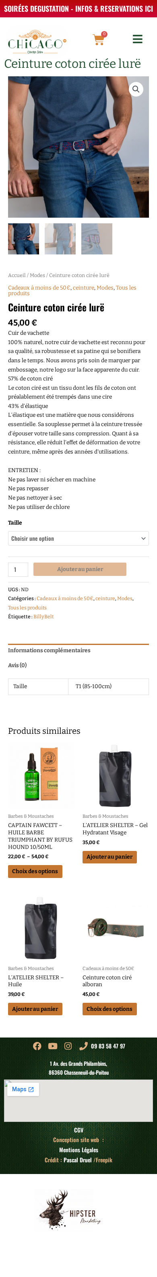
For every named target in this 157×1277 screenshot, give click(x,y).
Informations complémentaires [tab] (49, 650)
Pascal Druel (78, 1160)
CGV (78, 1130)
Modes (37, 275)
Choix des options (35, 871)
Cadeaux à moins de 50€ (39, 287)
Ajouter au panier (80, 569)
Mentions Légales (78, 1150)
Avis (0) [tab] (17, 665)
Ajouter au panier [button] (109, 856)
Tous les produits (27, 608)
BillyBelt (43, 616)
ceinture (83, 287)
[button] (136, 89)
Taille (15, 522)
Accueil (17, 275)
